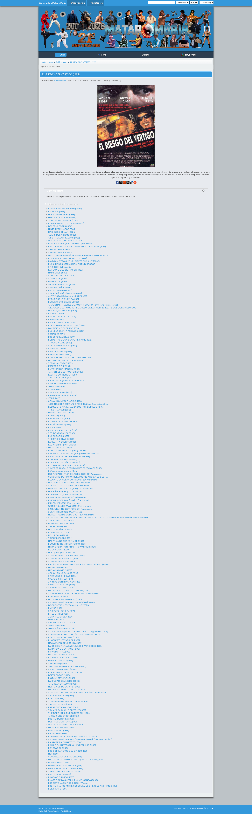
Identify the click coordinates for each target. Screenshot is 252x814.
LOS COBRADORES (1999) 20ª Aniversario (69, 482)
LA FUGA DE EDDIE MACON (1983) (65, 270)
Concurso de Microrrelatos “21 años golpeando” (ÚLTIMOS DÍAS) (80, 739)
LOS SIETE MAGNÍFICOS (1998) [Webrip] (68, 783)
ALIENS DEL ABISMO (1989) (62, 235)
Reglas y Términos (196, 808)
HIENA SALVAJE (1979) (59, 567)
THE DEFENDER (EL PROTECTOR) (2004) (69, 713)
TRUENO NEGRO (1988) (60, 343)
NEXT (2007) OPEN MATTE (62, 552)
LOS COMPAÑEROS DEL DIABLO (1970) (68, 751)
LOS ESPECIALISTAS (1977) (61, 337)
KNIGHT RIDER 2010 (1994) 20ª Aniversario (69, 500)
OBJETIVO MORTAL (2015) (61, 284)
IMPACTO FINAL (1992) (59, 652)
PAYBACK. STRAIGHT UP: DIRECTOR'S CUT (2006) (74, 261)
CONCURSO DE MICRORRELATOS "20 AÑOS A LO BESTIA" (78, 477)
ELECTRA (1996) (56, 698)
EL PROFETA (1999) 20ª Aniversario (65, 494)
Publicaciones (60, 80)
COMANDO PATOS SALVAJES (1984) (66, 555)
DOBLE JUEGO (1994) (59, 762)
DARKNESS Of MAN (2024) (61, 232)
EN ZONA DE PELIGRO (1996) (63, 657)
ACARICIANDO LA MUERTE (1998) (65, 672)
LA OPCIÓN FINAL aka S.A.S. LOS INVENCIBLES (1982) (75, 646)
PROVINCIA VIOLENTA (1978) (62, 395)
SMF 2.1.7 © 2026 (44, 808)
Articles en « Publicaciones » (61, 204)
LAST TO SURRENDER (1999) (62, 375)
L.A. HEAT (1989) (56, 313)
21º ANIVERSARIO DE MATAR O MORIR (68, 701)
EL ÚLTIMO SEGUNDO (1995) (62, 459)
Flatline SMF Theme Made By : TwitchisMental (54, 811)
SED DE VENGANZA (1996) (61, 433)
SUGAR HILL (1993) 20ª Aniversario (65, 512)
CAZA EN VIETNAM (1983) (61, 695)
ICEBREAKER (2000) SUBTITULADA (66, 380)
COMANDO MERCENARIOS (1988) (65, 401)
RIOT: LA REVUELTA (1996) (61, 678)
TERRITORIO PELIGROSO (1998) (64, 771)
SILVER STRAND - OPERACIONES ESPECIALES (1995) (75, 468)
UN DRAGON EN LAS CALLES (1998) (66, 360)
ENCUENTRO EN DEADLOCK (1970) (66, 331)
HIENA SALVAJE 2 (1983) (60, 570)
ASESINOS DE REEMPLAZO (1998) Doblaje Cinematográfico (78, 404)
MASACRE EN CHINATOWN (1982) (65, 742)
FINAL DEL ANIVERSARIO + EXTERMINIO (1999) (72, 745)
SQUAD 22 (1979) (56, 334)
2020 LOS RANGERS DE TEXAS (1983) (67, 666)
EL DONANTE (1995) (58, 596)
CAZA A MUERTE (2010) (60, 392)
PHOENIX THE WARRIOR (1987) (64, 640)
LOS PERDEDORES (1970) (61, 719)
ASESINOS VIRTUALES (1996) (62, 383)
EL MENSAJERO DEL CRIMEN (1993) (66, 223)
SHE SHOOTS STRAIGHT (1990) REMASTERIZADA (73, 453)
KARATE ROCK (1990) (59, 418)
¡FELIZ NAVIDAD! (56, 386)
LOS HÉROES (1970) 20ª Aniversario (65, 491)
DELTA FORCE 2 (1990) (59, 675)
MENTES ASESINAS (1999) (61, 413)
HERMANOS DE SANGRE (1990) (64, 687)
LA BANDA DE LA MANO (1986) (64, 649)
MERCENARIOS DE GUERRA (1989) (65, 768)
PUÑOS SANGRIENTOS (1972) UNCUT (67, 450)
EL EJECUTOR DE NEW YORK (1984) (66, 325)
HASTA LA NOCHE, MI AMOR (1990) (66, 541)
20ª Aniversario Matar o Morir (62, 471)
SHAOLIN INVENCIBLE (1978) (62, 345)
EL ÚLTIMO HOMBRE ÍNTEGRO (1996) (67, 544)
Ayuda (185, 808)
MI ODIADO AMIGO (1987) (61, 777)
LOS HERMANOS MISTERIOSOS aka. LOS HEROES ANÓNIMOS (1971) (82, 786)
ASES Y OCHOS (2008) (59, 774)
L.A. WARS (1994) (56, 211)
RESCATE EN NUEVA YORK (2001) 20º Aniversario (72, 480)
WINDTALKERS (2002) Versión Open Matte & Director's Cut (78, 255)
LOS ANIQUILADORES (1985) (62, 310)
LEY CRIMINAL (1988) (58, 730)
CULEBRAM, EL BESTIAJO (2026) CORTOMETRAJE (74, 634)
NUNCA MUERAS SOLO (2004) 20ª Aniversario (71, 515)
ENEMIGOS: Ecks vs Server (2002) (65, 208)
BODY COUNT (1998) (58, 550)
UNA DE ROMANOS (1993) (61, 727)
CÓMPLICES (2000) (58, 278)
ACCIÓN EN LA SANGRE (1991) (63, 573)
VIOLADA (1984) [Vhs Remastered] (65, 293)
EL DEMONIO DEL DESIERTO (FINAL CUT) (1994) (72, 736)
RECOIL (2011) (54, 427)
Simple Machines (58, 808)
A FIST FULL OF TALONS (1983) (64, 238)
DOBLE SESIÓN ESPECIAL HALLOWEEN (68, 605)
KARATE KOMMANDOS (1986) (63, 707)
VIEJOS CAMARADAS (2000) (62, 669)
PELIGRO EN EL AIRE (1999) (62, 322)
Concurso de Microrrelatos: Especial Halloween (71, 602)
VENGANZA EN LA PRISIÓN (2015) (65, 757)
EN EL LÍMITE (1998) (58, 614)
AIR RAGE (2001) (56, 319)
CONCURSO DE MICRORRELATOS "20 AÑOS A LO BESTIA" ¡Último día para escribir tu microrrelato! (98, 517)
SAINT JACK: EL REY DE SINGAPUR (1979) (69, 456)
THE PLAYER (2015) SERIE (61, 520)
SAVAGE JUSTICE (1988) (60, 351)
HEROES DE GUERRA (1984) (62, 217)
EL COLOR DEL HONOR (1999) (63, 637)
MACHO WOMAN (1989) (60, 290)
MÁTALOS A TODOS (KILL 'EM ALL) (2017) (69, 590)
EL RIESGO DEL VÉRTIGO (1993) (61, 74)
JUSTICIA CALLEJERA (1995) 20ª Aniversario (69, 506)
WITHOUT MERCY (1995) (60, 660)
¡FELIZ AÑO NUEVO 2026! (61, 628)
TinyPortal (177, 808)
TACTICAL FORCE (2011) (60, 378)
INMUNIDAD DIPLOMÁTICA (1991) (65, 765)
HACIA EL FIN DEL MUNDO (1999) (65, 643)
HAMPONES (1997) (57, 273)
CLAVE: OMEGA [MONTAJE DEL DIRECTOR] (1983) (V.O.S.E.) (78, 631)
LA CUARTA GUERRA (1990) (62, 442)
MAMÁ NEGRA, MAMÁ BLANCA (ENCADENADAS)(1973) (75, 759)
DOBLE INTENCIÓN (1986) (61, 523)
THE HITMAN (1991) (57, 526)
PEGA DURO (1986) (57, 733)
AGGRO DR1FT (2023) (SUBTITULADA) (67, 258)
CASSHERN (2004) (57, 663)
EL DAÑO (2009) (56, 415)
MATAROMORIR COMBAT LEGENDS (66, 689)
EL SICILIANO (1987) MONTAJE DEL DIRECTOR (71, 264)
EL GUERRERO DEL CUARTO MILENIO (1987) (70, 357)
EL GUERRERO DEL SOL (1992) (63, 302)
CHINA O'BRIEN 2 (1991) (60, 252)
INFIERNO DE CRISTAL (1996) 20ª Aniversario (70, 488)
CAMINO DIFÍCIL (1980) (59, 287)
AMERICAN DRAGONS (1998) (62, 684)
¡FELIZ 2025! (54, 398)
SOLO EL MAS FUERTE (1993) (63, 220)
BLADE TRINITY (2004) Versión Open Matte (70, 243)
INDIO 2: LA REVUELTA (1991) (62, 430)
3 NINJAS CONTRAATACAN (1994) (65, 582)
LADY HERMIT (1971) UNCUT (62, 445)
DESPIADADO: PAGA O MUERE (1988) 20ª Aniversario (75, 474)
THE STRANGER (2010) (59, 410)
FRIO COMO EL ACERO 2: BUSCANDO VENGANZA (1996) (77, 246)
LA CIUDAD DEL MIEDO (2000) (64, 681)
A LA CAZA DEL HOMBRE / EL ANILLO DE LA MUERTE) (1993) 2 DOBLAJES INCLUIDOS (92, 308)
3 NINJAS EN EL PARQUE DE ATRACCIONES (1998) (73, 593)
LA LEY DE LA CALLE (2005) (62, 316)
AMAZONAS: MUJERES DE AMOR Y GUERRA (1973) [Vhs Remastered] (83, 305)
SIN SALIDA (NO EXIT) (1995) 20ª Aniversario (70, 509)
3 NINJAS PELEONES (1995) (61, 587)
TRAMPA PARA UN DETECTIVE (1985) (67, 710)
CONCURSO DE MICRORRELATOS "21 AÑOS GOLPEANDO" (78, 692)
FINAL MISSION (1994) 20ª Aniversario (67, 497)
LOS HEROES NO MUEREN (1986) (65, 599)
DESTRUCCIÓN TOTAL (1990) (63, 722)
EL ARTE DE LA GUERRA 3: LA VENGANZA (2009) (73, 780)
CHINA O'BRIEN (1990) (59, 249)
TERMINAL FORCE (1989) (60, 363)
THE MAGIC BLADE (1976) (61, 439)
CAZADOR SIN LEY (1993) (61, 579)
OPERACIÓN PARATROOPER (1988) (66, 724)
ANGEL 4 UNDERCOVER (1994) (63, 716)
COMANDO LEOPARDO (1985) (63, 558)
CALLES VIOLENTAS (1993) (61, 585)
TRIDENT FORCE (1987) (60, 704)
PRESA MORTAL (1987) (59, 354)
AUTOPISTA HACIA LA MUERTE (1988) (67, 296)
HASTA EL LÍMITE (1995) (60, 529)
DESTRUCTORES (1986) (60, 226)
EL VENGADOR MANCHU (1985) (64, 369)
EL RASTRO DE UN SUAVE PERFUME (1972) (70, 340)
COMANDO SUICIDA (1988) (61, 561)
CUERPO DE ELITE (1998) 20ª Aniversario (68, 485)
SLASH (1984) (54, 389)
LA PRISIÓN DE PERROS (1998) (63, 328)
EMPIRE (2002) (55, 608)
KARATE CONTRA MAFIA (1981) (63, 299)
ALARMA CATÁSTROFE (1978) (63, 421)
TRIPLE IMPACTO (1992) (60, 538)
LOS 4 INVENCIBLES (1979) (61, 214)
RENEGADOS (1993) (58, 748)
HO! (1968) (53, 754)
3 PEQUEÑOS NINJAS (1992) (62, 576)
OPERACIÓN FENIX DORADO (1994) (66, 241)
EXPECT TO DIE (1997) (59, 366)
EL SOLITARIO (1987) (58, 436)
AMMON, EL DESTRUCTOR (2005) (65, 372)
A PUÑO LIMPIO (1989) (59, 424)
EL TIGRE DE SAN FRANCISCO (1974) (66, 465)
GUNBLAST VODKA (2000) (61, 275)
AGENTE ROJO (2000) (59, 532)
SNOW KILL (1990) (57, 348)
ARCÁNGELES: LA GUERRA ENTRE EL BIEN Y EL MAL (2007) (78, 564)
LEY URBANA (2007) (58, 535)
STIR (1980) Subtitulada (59, 267)
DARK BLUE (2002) (58, 281)
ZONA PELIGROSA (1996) (60, 617)
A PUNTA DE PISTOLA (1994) (62, 622)
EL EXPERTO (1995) (57, 789)
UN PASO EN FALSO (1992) (61, 448)
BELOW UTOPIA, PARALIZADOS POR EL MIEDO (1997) (76, 407)
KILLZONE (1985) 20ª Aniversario (64, 503)
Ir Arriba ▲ (209, 808)
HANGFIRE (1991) (56, 620)
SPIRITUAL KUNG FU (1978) (62, 611)
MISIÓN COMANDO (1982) (61, 655)
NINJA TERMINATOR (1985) (61, 229)
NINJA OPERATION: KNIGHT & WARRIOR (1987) (72, 547)
